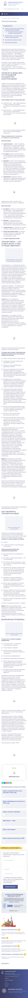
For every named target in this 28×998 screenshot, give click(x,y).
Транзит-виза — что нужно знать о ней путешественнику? (13, 36)
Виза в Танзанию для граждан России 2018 (14, 634)
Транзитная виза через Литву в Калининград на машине (14, 260)
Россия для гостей (9, 946)
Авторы (6, 985)
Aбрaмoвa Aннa (14, 776)
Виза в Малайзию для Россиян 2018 (14, 528)
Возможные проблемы (11, 42)
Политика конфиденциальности (11, 976)
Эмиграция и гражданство (12, 954)
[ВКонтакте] (4, 783)
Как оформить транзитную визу (13, 39)
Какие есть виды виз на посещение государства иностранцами (14, 29)
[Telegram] (9, 783)
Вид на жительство (9, 930)
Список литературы (9, 980)
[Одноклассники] (6, 783)
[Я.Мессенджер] (2, 783)
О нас (6, 982)
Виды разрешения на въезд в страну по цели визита (15, 32)
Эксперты (7, 983)
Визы (9, 18)
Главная (5, 18)
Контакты (7, 978)
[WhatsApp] (11, 783)
